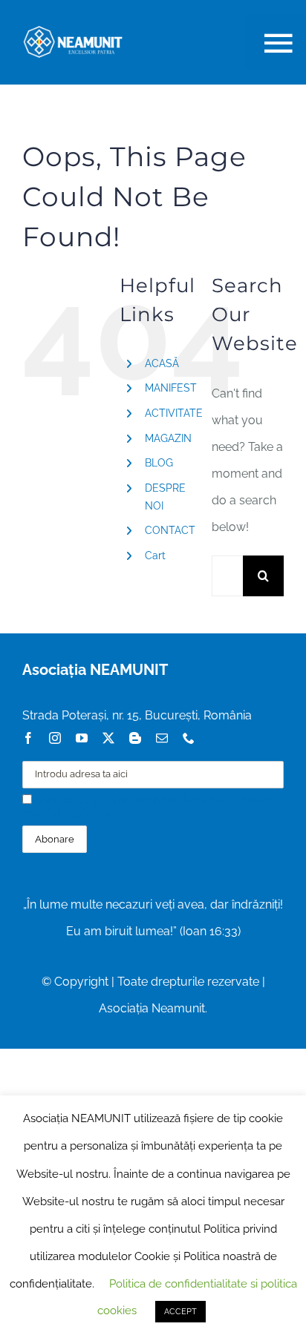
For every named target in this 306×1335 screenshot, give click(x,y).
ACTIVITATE (174, 413)
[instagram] (55, 738)
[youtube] (82, 738)
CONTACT (170, 530)
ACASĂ (162, 363)
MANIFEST (171, 388)
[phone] (189, 738)
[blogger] (135, 738)
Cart (155, 555)
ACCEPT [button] (180, 1311)
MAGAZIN (168, 438)
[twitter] (108, 738)
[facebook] (28, 738)
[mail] (162, 738)
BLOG (159, 463)
